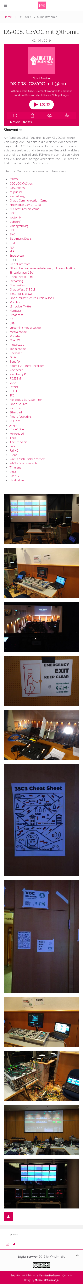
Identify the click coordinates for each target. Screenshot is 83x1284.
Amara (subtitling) (21, 416)
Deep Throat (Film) (22, 277)
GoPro (14, 357)
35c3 (29, 122)
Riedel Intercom (20, 264)
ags (12, 247)
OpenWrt (16, 340)
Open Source (18, 404)
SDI (12, 230)
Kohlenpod (17, 433)
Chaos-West (18, 285)
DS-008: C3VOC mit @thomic (41, 32)
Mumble (15, 302)
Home (8, 17)
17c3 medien (18, 442)
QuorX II (66, 1275)
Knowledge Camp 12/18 (25, 205)
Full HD (14, 450)
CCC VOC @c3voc (21, 183)
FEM (12, 243)
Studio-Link (17, 480)
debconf (15, 221)
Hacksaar (16, 353)
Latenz (14, 387)
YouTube (15, 408)
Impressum (14, 1234)
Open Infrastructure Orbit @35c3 (32, 298)
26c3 (13, 472)
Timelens (15, 467)
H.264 (14, 455)
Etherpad (16, 412)
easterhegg (17, 196)
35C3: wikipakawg (21, 294)
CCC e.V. (15, 421)
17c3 (13, 438)
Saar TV (14, 476)
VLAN (13, 383)
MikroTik (15, 336)
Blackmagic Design (21, 238)
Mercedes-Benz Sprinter (26, 399)
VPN (12, 323)
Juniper (14, 425)
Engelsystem (18, 255)
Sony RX (15, 361)
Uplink (14, 391)
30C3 (13, 213)
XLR (12, 251)
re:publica (16, 192)
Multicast (15, 310)
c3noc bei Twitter (21, 306)
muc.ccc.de (17, 344)
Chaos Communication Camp (28, 200)
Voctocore (16, 370)
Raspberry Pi (18, 374)
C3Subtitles (17, 188)
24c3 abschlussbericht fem (28, 459)
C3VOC (14, 179)
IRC (12, 395)
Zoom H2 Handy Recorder (27, 366)
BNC (12, 234)
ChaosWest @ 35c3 (23, 289)
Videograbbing (19, 226)
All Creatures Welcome (25, 209)
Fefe (12, 446)
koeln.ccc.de (18, 349)
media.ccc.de (18, 332)
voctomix (15, 217)
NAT (12, 319)
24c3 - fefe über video (24, 463)
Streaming (16, 281)
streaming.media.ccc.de (25, 327)
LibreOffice (17, 429)
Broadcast (16, 315)
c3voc (16, 122)
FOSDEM (15, 378)
